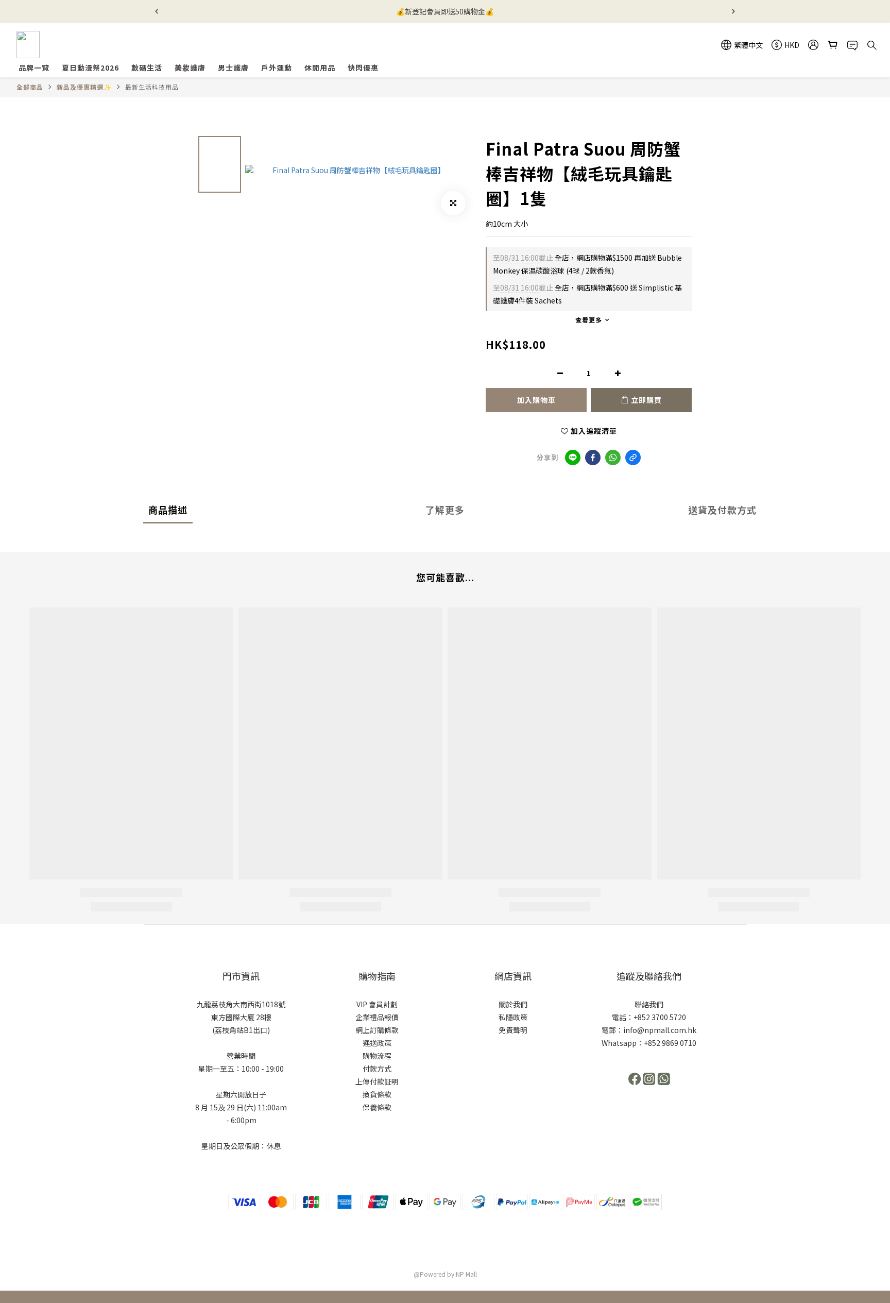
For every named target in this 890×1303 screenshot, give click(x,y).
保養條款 (377, 1107)
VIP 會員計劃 (377, 1004)
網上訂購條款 (377, 1030)
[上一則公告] (156, 11)
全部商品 (29, 86)
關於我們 (513, 1004)
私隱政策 (513, 1017)
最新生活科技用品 (152, 86)
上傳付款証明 (377, 1081)
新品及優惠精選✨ (84, 86)
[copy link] (633, 457)
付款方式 (377, 1068)
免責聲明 (513, 1030)
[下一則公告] (733, 11)
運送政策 (377, 1043)
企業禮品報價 (377, 1017)
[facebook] (593, 457)
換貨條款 (377, 1094)
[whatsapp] (613, 457)
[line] (572, 457)
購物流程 (377, 1056)
